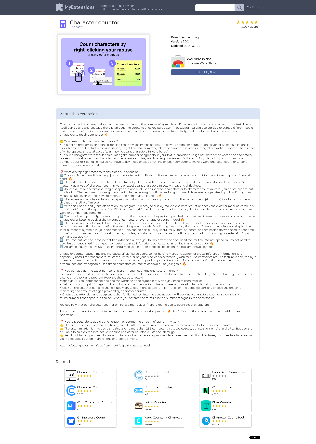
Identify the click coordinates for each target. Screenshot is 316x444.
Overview (76, 27)
